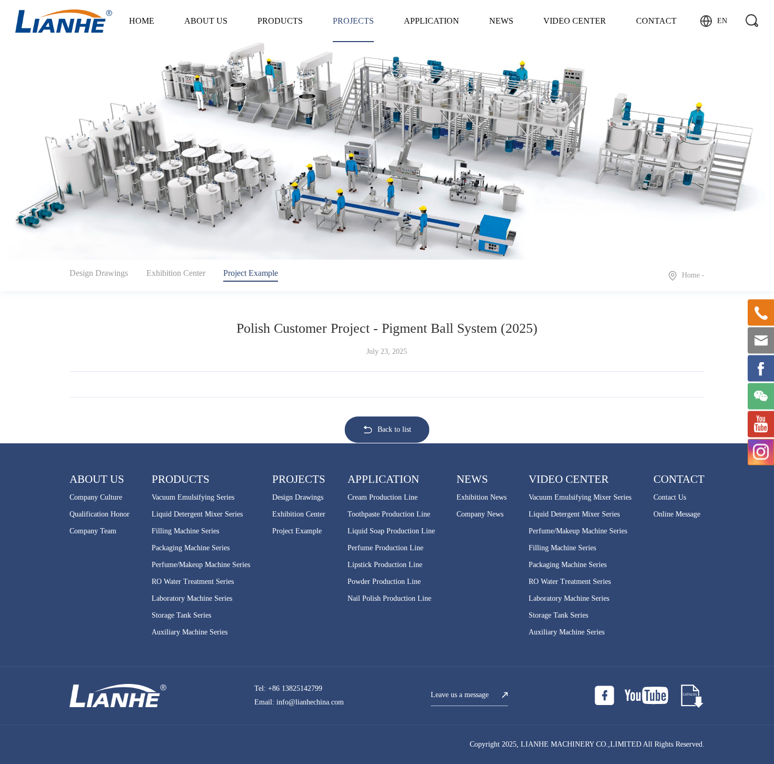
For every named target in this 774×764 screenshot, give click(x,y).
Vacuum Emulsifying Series (193, 497)
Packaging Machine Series (191, 548)
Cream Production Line (383, 497)
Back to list (394, 429)
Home (141, 20)
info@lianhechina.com (310, 702)
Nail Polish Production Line (389, 598)
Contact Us (669, 497)
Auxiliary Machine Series (189, 632)
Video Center (574, 20)
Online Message (676, 514)
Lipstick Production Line (385, 565)
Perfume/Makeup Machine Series (201, 565)
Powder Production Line (384, 582)
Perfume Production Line (385, 548)
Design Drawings (99, 273)
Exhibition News (482, 497)
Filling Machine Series (185, 531)
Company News (480, 514)
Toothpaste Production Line (389, 514)
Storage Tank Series (181, 615)
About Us (205, 20)
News (501, 20)
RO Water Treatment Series (193, 582)
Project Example (250, 273)
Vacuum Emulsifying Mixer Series (580, 497)
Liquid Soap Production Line (391, 531)
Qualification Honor (100, 514)
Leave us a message (460, 695)
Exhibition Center (175, 273)
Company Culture (96, 497)
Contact (656, 20)
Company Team (93, 531)
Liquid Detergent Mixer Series (197, 514)
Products (280, 20)
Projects (353, 20)
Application (431, 20)
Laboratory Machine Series (192, 598)
